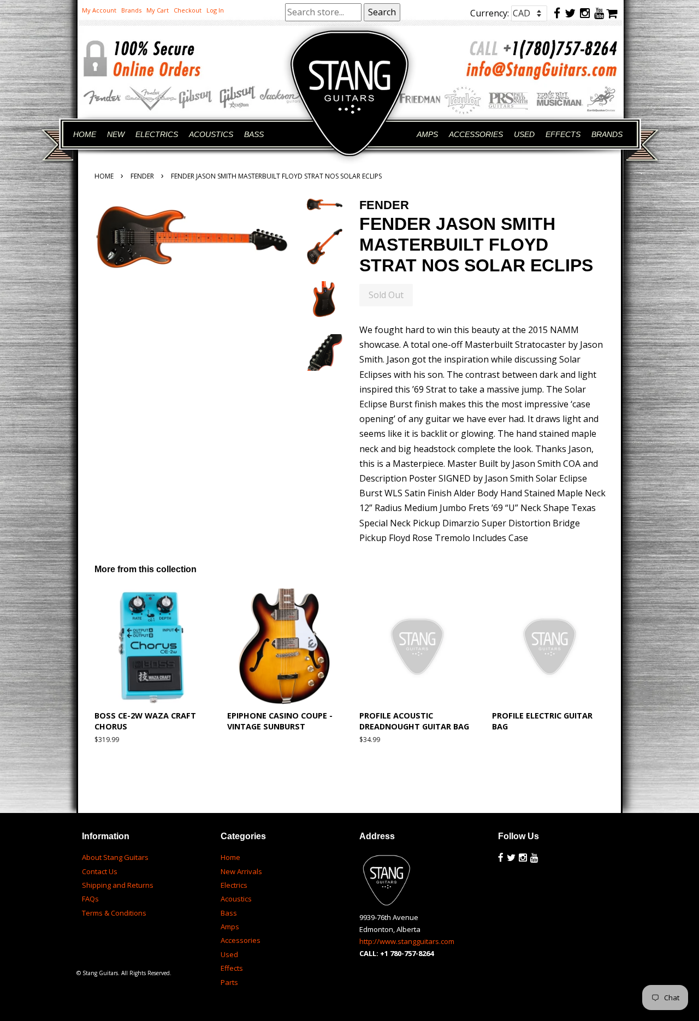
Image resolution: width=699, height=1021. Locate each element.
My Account (99, 10)
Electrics (234, 885)
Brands (131, 10)
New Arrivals (241, 871)
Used (229, 954)
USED (524, 134)
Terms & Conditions (114, 913)
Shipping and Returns (117, 885)
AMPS (427, 134)
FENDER (142, 176)
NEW (116, 134)
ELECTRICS (156, 134)
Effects (232, 968)
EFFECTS (563, 134)
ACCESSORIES (476, 134)
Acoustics (236, 899)
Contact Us (99, 871)
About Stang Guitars (115, 857)
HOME (84, 134)
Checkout (188, 10)
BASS (254, 134)
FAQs (90, 899)
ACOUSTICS (211, 134)
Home (104, 176)
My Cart (157, 10)
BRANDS (607, 134)
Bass (229, 913)
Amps (230, 926)
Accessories (240, 940)
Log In (215, 10)
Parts (229, 982)
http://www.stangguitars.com (406, 941)
